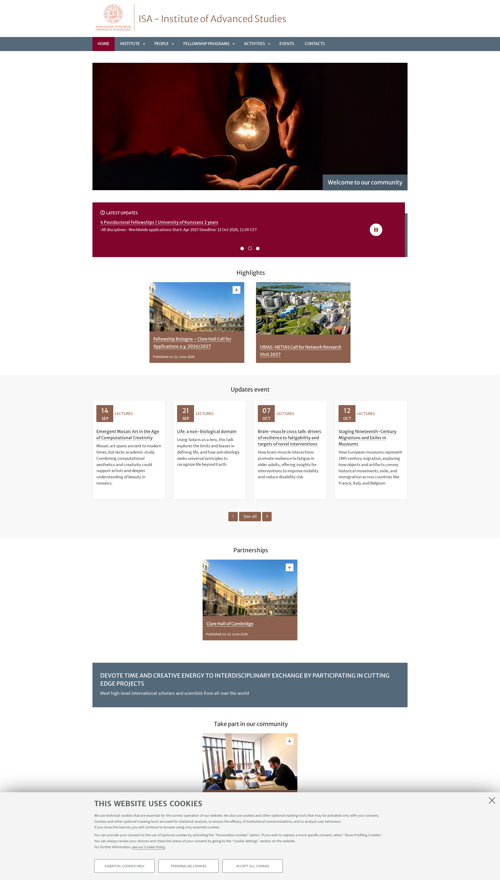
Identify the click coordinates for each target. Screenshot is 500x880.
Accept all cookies (252, 866)
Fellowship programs (206, 43)
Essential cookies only (125, 866)
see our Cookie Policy (148, 846)
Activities (254, 43)
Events (286, 43)
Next (267, 516)
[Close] (492, 800)
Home (103, 43)
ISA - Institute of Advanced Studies (212, 19)
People (161, 43)
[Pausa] (376, 230)
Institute (130, 43)
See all (250, 516)
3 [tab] (257, 248)
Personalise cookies (188, 866)
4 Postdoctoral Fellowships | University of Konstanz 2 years (159, 222)
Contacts (315, 43)
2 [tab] (250, 248)
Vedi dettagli (236, 290)
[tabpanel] (227, 227)
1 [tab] (242, 248)
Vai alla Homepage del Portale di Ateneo (113, 17)
